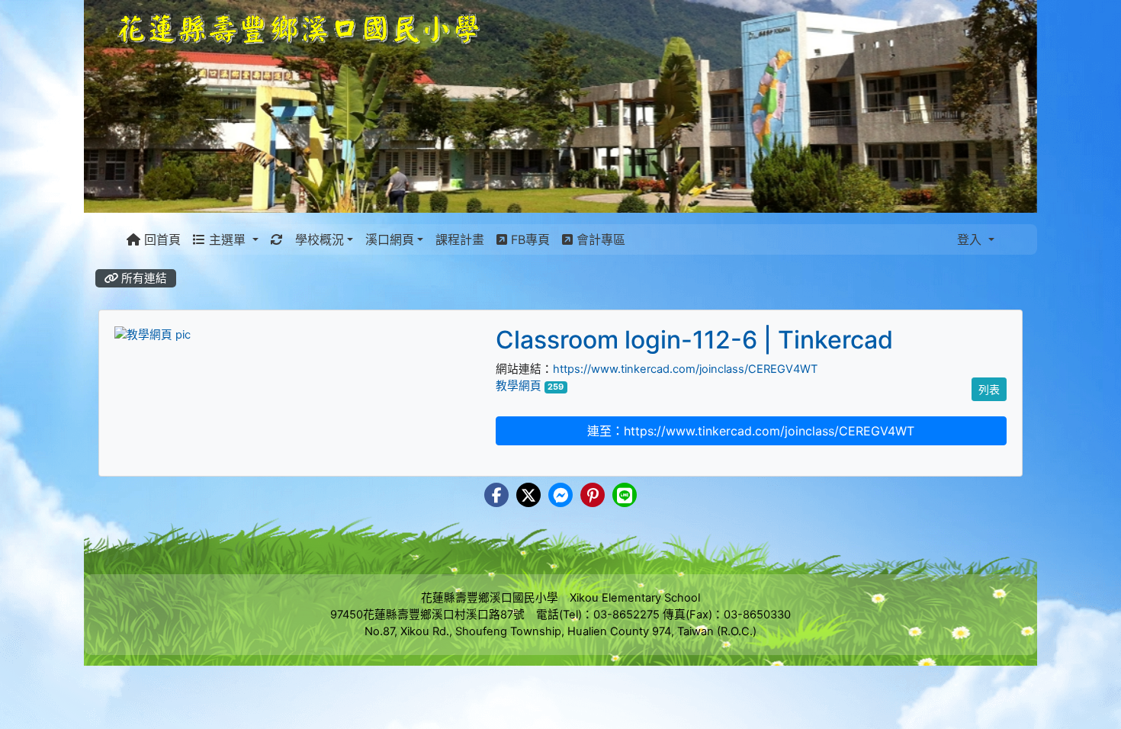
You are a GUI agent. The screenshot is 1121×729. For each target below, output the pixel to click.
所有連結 (142, 278)
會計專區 (599, 239)
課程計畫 (459, 239)
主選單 (227, 239)
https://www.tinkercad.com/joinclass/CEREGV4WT (685, 369)
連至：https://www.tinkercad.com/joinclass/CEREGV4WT (750, 430)
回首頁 (160, 239)
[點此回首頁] (560, 106)
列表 (989, 389)
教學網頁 (518, 386)
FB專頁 (528, 239)
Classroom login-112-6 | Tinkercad (694, 340)
